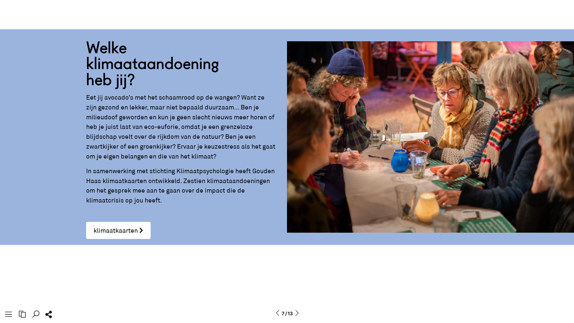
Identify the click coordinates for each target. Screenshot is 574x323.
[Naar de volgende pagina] (297, 313)
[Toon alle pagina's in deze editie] (8, 315)
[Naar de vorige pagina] (277, 313)
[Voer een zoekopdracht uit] (36, 314)
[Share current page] (48, 316)
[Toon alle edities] (22, 314)
